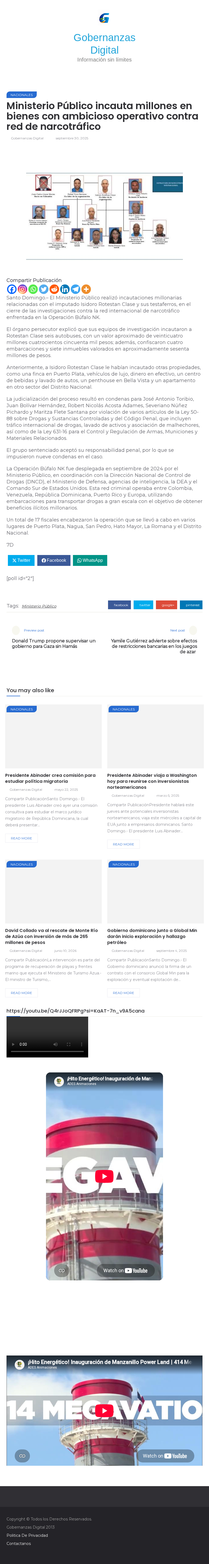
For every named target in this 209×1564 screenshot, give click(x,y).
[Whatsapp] (33, 289)
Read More (21, 838)
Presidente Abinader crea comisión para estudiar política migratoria (50, 778)
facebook (120, 605)
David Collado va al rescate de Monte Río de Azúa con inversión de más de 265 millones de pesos (51, 936)
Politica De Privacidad (27, 1535)
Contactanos (19, 1543)
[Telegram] (75, 289)
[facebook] (34, 738)
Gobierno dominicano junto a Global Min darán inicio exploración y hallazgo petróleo (152, 936)
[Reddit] (54, 289)
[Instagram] (22, 289)
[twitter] (48, 738)
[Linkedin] (65, 289)
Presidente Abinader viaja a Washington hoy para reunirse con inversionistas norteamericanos (152, 781)
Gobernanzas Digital (27, 138)
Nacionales (22, 95)
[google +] (63, 738)
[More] (86, 289)
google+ (167, 605)
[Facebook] (12, 289)
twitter (144, 605)
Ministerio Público (39, 606)
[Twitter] (43, 289)
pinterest (192, 605)
